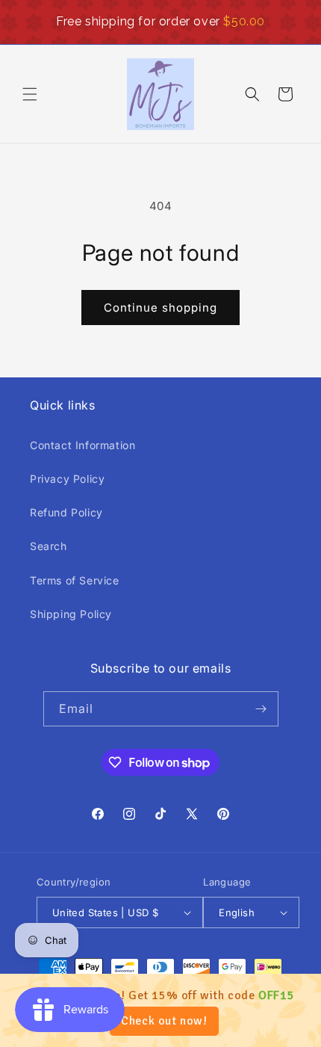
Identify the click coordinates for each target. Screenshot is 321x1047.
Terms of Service (74, 580)
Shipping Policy (71, 614)
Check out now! (164, 1020)
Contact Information (82, 445)
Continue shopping (160, 307)
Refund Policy (66, 512)
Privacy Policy (67, 478)
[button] (29, 94)
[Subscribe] (261, 708)
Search (48, 546)
